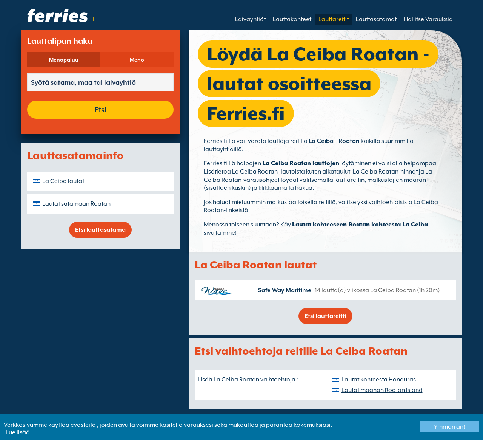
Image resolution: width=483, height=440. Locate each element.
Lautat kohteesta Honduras (378, 379)
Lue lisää (18, 432)
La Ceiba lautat (63, 181)
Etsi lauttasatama (100, 229)
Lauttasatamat (376, 19)
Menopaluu (63, 60)
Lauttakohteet (292, 19)
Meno (137, 60)
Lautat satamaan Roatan (76, 203)
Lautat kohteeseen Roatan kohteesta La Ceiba (360, 224)
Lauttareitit (333, 19)
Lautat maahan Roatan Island (382, 390)
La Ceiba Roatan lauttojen (300, 163)
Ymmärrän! (449, 426)
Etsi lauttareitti (325, 316)
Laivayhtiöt (250, 19)
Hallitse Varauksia (428, 19)
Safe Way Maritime (284, 290)
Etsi (100, 109)
